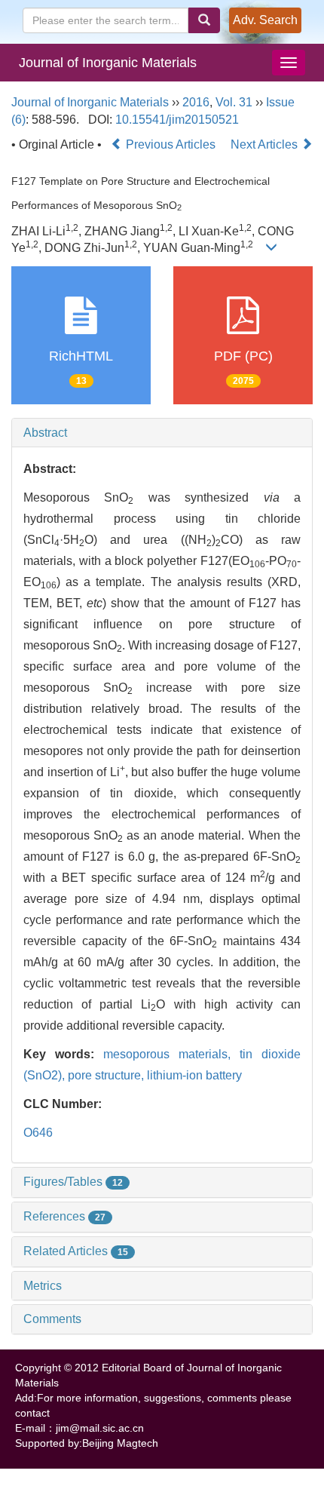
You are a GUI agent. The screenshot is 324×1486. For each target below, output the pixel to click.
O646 (38, 1132)
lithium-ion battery (194, 1075)
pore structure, (107, 1075)
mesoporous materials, (171, 1054)
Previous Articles (171, 144)
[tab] (162, 433)
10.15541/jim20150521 (177, 119)
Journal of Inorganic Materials (108, 62)
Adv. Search (265, 20)
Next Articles (266, 144)
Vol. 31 (233, 102)
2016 (195, 102)
